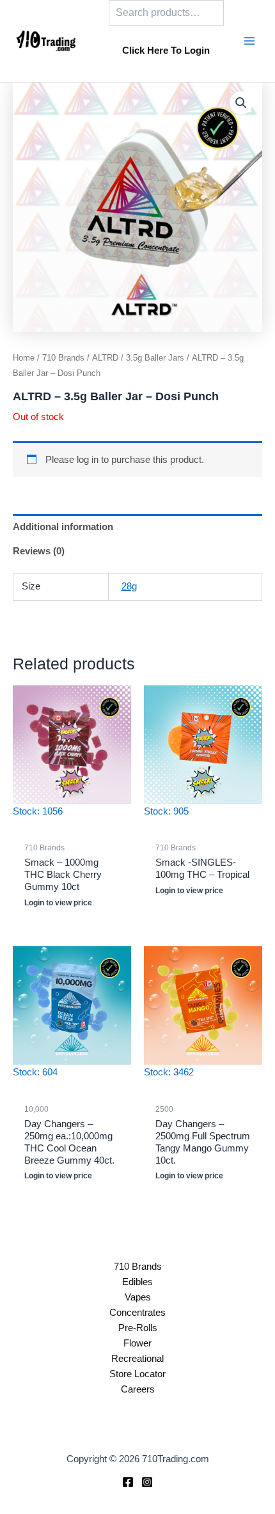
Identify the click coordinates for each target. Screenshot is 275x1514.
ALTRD (105, 358)
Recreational (137, 1359)
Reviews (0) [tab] (39, 551)
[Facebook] (128, 1482)
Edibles (137, 1282)
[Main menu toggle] (249, 41)
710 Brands (63, 358)
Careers (138, 1389)
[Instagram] (147, 1482)
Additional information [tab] (63, 527)
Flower (137, 1343)
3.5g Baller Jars (155, 358)
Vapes (138, 1297)
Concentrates (137, 1312)
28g (129, 586)
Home (24, 358)
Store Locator (137, 1374)
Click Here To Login (166, 50)
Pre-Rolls (137, 1328)
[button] (241, 102)
